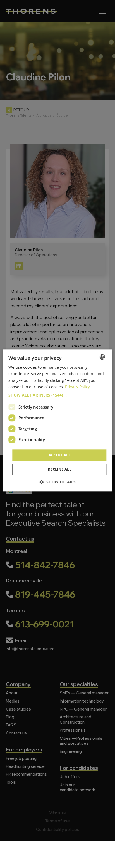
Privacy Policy (77, 386)
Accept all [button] (59, 454)
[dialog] (57, 420)
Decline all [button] (59, 469)
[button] (57, 395)
